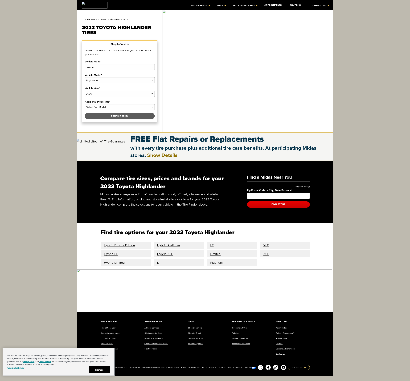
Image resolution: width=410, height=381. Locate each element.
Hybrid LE (111, 254)
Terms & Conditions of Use (140, 367)
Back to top (298, 367)
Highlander (115, 19)
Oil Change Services (153, 333)
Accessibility (158, 367)
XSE (266, 254)
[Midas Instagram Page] (260, 367)
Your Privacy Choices (242, 367)
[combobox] (120, 67)
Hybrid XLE (165, 254)
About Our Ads (225, 367)
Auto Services (199, 5)
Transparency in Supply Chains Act (202, 367)
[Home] (82, 19)
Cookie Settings (15, 367)
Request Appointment (110, 333)
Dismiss (99, 369)
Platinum (216, 262)
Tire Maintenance (195, 338)
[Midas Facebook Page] (268, 367)
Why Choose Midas (243, 5)
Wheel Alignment (195, 343)
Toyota (103, 19)
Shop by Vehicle (195, 328)
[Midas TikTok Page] (275, 367)
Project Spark (281, 338)
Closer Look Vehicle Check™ (156, 343)
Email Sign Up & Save (241, 343)
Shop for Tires (107, 343)
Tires (220, 5)
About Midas (281, 328)
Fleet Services (150, 349)
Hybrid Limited (114, 262)
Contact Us (280, 354)
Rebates (235, 333)
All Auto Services (151, 328)
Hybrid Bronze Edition (119, 245)
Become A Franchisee (285, 349)
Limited (215, 254)
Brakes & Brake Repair (154, 338)
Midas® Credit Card (240, 338)
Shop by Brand (194, 333)
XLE (266, 245)
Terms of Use (45, 361)
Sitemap (168, 367)
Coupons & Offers (108, 338)
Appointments (273, 5)
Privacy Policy (180, 367)
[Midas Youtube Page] (283, 367)
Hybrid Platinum (168, 245)
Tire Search (92, 19)
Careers (279, 343)
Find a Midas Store (109, 328)
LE (212, 245)
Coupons (295, 5)
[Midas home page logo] (93, 4)
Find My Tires (119, 116)
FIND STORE (278, 204)
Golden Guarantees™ (285, 333)
